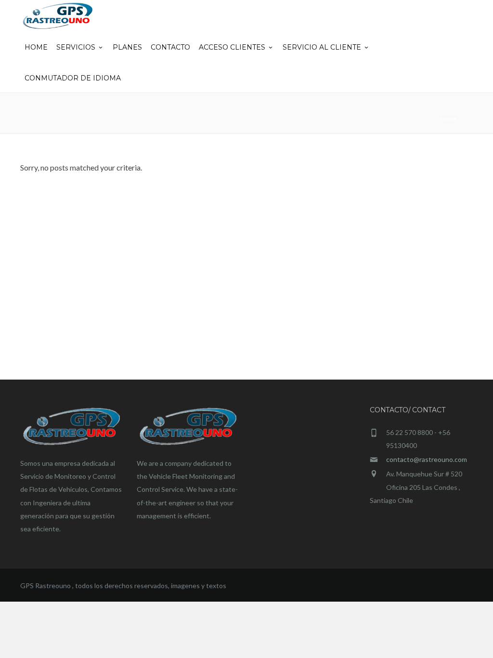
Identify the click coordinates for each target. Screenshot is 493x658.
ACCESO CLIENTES (232, 47)
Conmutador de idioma (73, 78)
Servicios (75, 47)
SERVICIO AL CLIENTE (322, 47)
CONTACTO (170, 47)
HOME (36, 47)
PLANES (127, 47)
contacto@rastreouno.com (426, 459)
